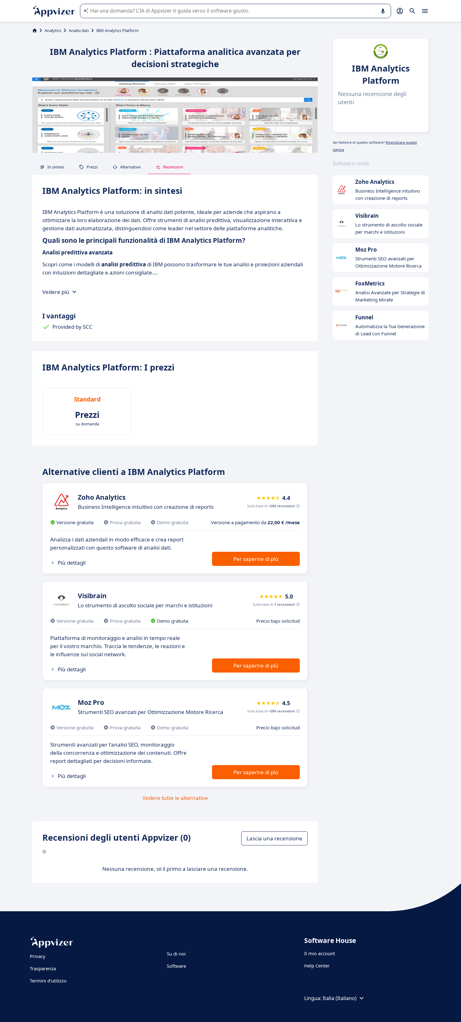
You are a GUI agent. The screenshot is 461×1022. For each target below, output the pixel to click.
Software (176, 966)
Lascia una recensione (274, 838)
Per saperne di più (255, 558)
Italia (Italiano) (340, 998)
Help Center (317, 965)
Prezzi (92, 167)
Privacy (37, 956)
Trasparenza (43, 968)
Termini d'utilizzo (48, 980)
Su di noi (176, 953)
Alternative (130, 167)
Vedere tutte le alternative (175, 798)
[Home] (34, 30)
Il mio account (319, 953)
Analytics (53, 30)
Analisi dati (79, 30)
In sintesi (55, 167)
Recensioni (173, 167)
